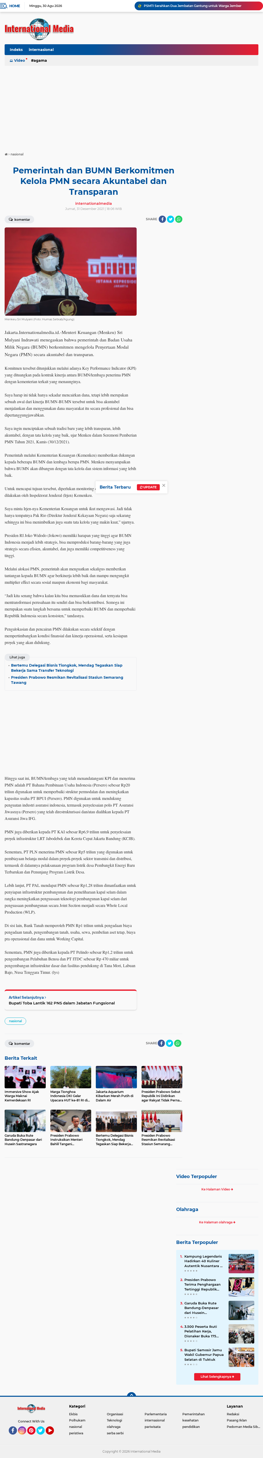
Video (19, 60)
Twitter (42, 1437)
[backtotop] (131, 1396)
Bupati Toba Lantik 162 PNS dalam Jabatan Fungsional (62, 1003)
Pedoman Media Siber (244, 1427)
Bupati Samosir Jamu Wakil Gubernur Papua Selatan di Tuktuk (204, 1354)
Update (150, 487)
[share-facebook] (162, 219)
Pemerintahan (193, 1414)
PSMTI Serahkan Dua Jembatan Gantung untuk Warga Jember (192, 6)
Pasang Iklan (237, 1420)
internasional (41, 49)
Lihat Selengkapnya (216, 1377)
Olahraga (187, 1209)
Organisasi (115, 1414)
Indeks (16, 49)
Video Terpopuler (196, 1176)
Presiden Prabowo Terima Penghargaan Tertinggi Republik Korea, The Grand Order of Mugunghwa (203, 1285)
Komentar (22, 220)
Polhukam (77, 1420)
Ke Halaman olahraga (216, 1222)
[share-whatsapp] (178, 219)
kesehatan (190, 1420)
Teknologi (114, 1420)
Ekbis (73, 1414)
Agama (40, 60)
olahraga (113, 1427)
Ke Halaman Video (216, 1189)
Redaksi (233, 1414)
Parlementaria (156, 1414)
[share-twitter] (170, 219)
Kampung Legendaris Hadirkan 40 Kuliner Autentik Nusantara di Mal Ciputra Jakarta (203, 1261)
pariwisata (153, 1427)
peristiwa (76, 1433)
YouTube (53, 1437)
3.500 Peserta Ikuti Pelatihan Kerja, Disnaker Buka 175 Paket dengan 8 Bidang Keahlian (200, 1331)
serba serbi (115, 1433)
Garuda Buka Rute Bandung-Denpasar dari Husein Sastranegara (201, 1308)
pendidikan (191, 1427)
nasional (15, 1021)
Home (14, 6)
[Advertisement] (131, 106)
